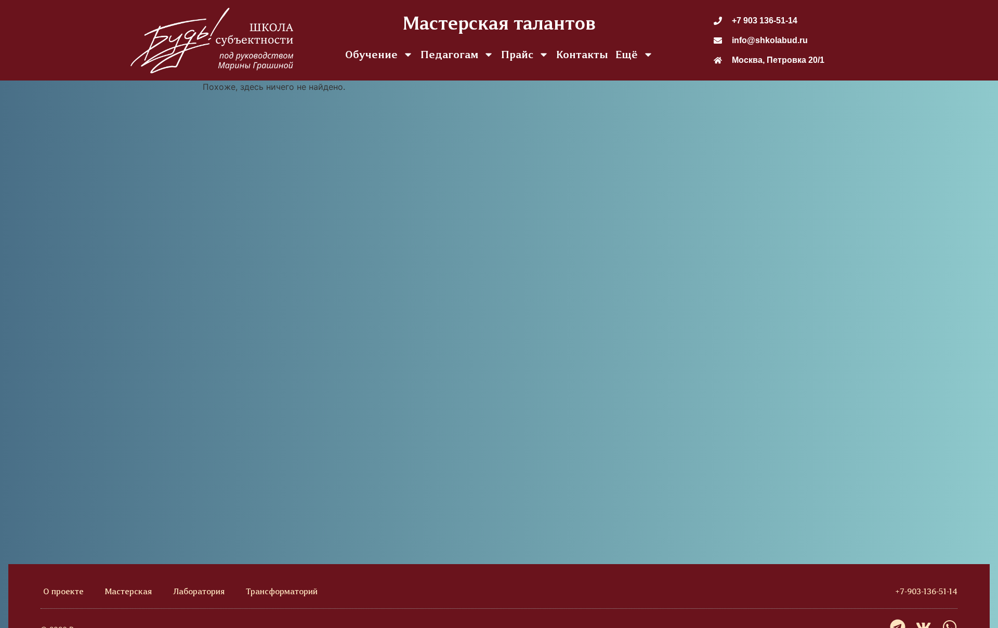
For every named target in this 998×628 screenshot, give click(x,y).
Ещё (626, 54)
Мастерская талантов (499, 23)
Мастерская (128, 591)
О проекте (63, 591)
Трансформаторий (282, 591)
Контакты (582, 54)
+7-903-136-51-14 (926, 591)
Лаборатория (199, 591)
